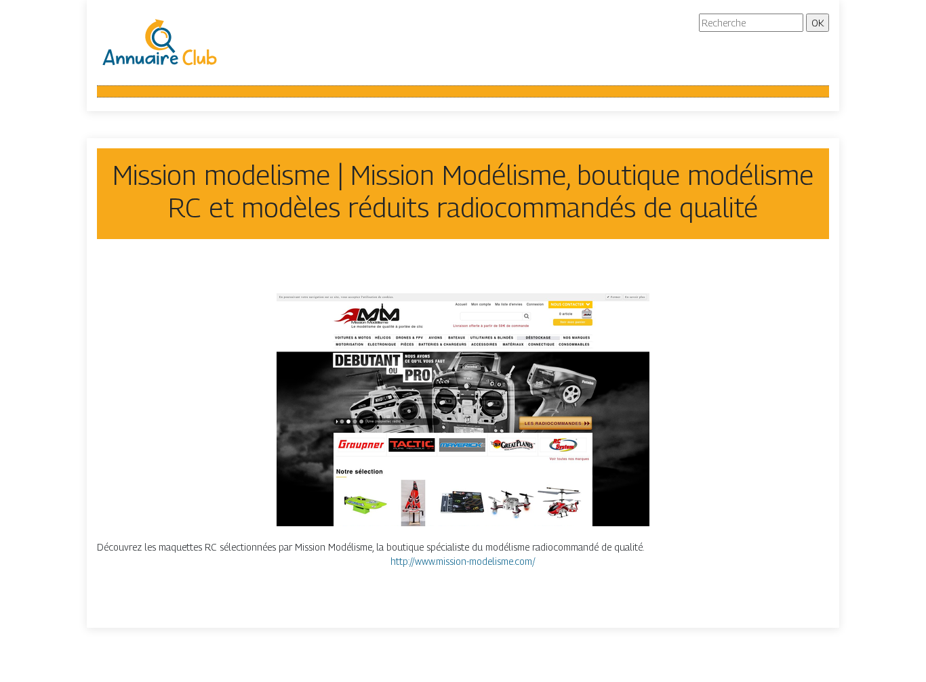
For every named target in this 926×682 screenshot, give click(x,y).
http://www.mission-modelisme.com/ (463, 561)
